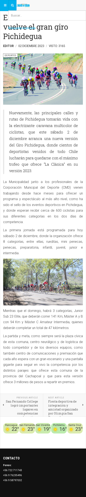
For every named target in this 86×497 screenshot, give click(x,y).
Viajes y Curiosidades (62, 436)
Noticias (77, 441)
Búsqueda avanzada (21, 28)
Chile (32, 436)
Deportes (42, 436)
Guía (80, 436)
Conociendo (20, 436)
